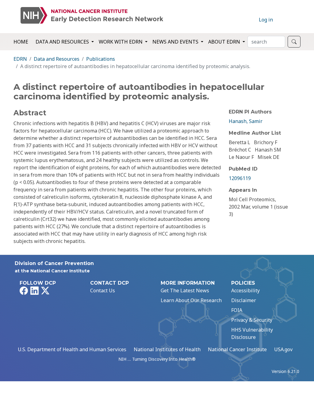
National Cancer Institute (237, 349)
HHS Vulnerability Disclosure (252, 333)
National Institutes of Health (167, 349)
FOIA (236, 310)
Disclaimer (243, 300)
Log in (266, 19)
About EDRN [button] (224, 41)
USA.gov (283, 349)
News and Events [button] (176, 41)
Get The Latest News (185, 290)
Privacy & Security (251, 320)
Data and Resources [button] (63, 41)
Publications (100, 59)
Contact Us (102, 290)
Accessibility (245, 290)
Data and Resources (56, 59)
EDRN (20, 59)
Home (20, 41)
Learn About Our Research (191, 300)
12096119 (240, 178)
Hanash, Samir (245, 121)
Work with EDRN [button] (121, 41)
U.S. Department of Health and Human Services (72, 349)
